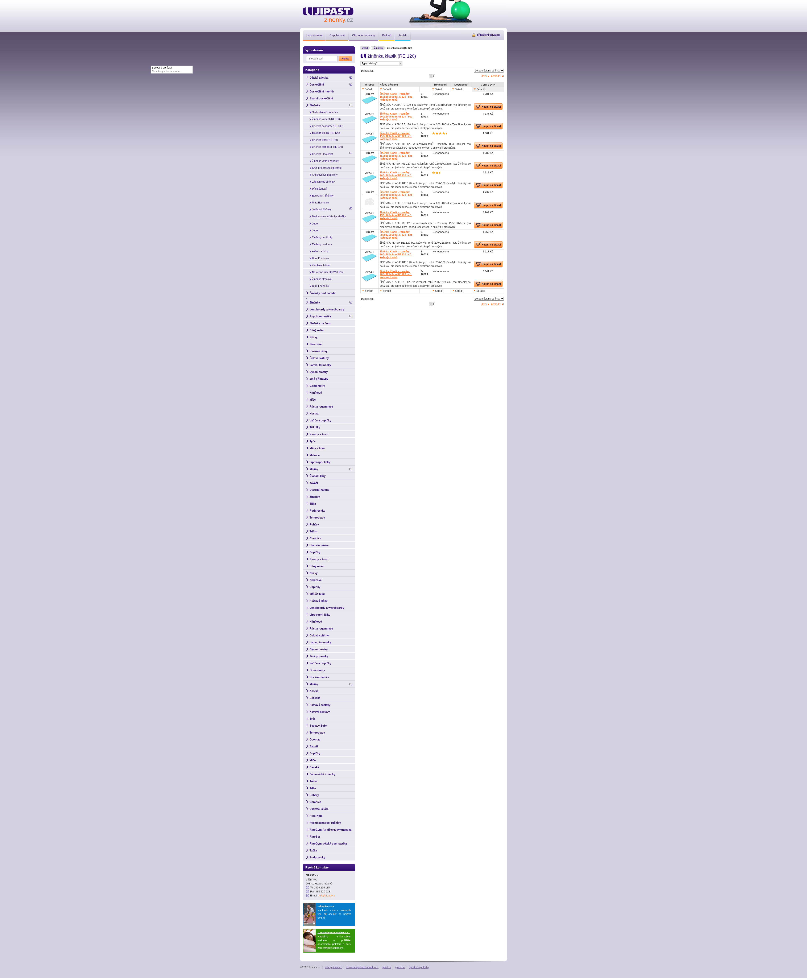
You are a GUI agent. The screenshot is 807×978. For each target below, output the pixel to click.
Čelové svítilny (319, 358)
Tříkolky (315, 427)
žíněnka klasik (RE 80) (325, 140)
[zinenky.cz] (328, 14)
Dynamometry (319, 372)
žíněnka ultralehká (322, 154)
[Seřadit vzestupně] (363, 290)
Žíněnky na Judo (320, 323)
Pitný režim (317, 330)
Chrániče (315, 538)
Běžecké (315, 698)
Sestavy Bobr (318, 725)
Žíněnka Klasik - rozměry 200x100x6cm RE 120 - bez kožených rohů (396, 116)
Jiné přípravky (319, 378)
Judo (315, 223)
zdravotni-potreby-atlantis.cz (334, 932)
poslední (496, 76)
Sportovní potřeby (419, 967)
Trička (313, 531)
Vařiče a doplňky (320, 420)
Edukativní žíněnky (323, 195)
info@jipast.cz (327, 895)
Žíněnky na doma (322, 244)
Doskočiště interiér (322, 91)
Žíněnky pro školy (322, 237)
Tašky (313, 850)
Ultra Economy (320, 202)
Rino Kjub (316, 815)
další (484, 76)
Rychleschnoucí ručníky (325, 822)
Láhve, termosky (320, 365)
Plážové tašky (318, 351)
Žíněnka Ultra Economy (325, 161)
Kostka (314, 413)
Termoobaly (317, 517)
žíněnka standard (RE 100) (327, 146)
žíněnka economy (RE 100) (327, 126)
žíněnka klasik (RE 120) (326, 133)
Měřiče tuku (317, 448)
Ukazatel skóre (319, 545)
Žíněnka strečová (322, 279)
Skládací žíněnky (321, 209)
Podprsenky (317, 510)
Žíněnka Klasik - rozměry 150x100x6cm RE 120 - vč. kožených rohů (396, 136)
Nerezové (316, 344)
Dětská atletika (319, 77)
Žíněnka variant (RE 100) (326, 119)
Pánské (314, 767)
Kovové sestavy (320, 711)
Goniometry (317, 385)
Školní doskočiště (321, 98)
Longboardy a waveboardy (327, 309)
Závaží (314, 482)
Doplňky (315, 552)
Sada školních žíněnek (325, 112)
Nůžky (314, 337)
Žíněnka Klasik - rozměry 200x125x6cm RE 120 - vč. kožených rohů (396, 274)
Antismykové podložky (325, 174)
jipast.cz (386, 967)
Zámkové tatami (321, 265)
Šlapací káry (318, 476)
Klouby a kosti (319, 434)
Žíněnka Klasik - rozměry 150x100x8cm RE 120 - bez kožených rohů (396, 156)
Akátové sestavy (320, 704)
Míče (313, 399)
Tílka (313, 503)
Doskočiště (317, 84)
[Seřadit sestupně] (363, 89)
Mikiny (314, 469)
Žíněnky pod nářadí (322, 293)
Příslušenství (319, 188)
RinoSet (315, 836)
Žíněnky (378, 48)
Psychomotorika (320, 316)
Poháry (314, 524)
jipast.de (400, 967)
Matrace (315, 455)
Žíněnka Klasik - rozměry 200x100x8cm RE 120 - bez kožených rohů (396, 195)
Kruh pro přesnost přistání (327, 167)
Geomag (315, 739)
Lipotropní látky (320, 462)
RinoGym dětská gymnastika (328, 843)
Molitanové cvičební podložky (329, 216)
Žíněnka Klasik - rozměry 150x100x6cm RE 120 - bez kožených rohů (396, 96)
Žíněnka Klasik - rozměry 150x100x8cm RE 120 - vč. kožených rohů (396, 215)
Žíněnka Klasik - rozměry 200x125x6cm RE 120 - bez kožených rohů (396, 235)
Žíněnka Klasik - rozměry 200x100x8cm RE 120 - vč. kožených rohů (396, 254)
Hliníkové (316, 392)
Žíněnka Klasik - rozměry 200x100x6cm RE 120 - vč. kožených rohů (396, 175)
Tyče (312, 441)
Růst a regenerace (321, 406)
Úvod (365, 48)
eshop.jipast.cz (326, 906)
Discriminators (319, 489)
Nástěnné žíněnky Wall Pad (328, 272)
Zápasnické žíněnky (323, 181)
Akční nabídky (320, 251)
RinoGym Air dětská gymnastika (330, 829)
